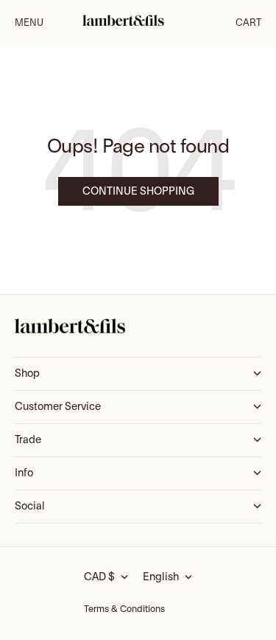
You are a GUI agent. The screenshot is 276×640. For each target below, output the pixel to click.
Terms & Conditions (124, 609)
